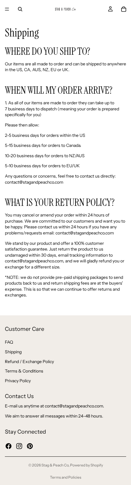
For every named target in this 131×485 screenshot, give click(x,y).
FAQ (9, 342)
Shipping (13, 352)
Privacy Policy (18, 380)
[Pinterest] (30, 446)
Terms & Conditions (24, 371)
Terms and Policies (65, 477)
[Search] (20, 9)
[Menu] (7, 9)
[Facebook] (8, 446)
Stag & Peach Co (55, 465)
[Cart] (123, 9)
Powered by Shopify (86, 465)
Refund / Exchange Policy (29, 361)
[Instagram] (19, 446)
